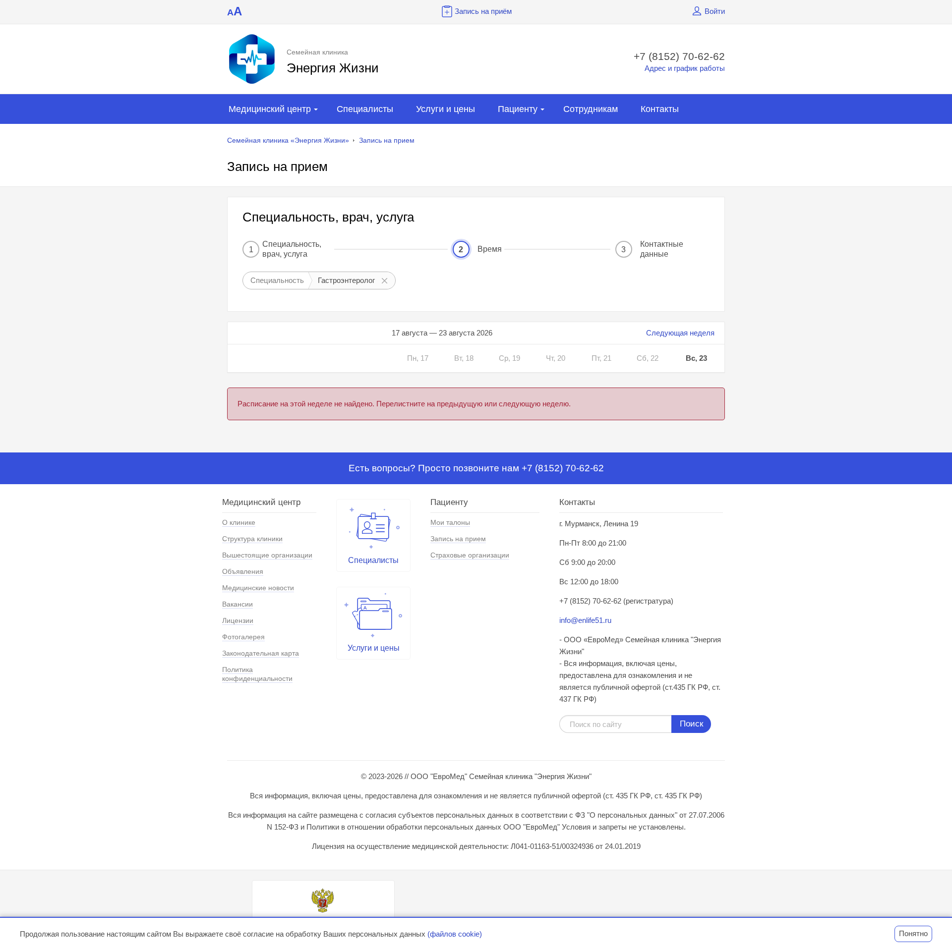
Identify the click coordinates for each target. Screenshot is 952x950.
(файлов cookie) (454, 934)
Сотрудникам (590, 109)
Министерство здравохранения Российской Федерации (323, 923)
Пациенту (517, 109)
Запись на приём (483, 11)
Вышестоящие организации (267, 555)
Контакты (660, 109)
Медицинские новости (258, 588)
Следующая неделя (680, 333)
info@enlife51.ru (585, 620)
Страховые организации (469, 555)
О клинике (238, 522)
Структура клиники (252, 539)
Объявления (242, 571)
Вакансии (237, 604)
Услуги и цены (445, 109)
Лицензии (237, 620)
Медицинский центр (270, 109)
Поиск (691, 723)
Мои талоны (450, 522)
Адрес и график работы (685, 68)
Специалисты (365, 109)
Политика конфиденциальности (257, 674)
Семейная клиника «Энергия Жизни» (288, 140)
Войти (715, 11)
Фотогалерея (243, 637)
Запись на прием (387, 140)
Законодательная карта (260, 653)
